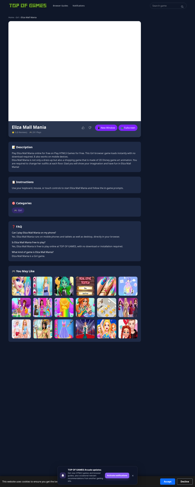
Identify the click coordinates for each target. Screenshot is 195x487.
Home (11, 17)
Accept (167, 481)
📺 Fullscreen (128, 127)
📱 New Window (106, 127)
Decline (185, 481)
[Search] (182, 6)
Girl (17, 17)
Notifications (79, 5)
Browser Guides (60, 5)
